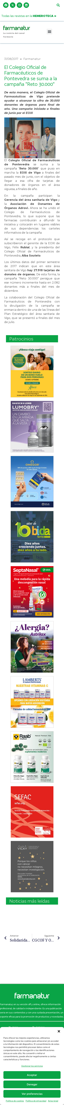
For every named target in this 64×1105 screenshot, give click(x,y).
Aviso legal (53, 1101)
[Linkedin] (26, 5)
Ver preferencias (32, 1093)
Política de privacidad (36, 1101)
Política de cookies (15, 1101)
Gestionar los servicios (32, 1066)
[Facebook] (6, 5)
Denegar (32, 1084)
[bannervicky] (32, 866)
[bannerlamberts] (32, 371)
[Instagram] (19, 5)
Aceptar (32, 1075)
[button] (59, 1031)
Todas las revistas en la (28, 16)
